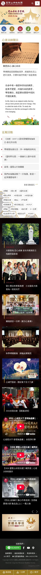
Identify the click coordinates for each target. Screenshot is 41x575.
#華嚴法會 (7, 200)
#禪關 (5, 191)
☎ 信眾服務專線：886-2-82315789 (24, 556)
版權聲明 (8, 553)
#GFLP (29, 205)
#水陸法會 (18, 195)
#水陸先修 (29, 195)
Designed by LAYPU (34, 566)
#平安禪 (24, 200)
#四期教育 (7, 205)
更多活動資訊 (29, 185)
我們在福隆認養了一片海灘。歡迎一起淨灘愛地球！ (20, 175)
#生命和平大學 (9, 214)
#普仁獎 (13, 191)
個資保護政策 (19, 553)
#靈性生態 (23, 191)
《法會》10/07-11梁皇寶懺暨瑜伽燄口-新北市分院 (19, 140)
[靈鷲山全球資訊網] (11, 3)
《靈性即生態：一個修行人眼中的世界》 (20, 158)
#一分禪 (33, 209)
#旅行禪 (24, 209)
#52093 (30, 214)
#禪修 (5, 209)
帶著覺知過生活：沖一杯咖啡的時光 (20, 149)
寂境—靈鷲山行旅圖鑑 (14, 167)
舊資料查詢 (31, 553)
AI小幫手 (7, 556)
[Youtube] (28, 548)
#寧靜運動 (14, 209)
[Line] (13, 547)
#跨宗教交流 (19, 205)
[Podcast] (33, 548)
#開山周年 (7, 195)
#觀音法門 (21, 214)
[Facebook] (23, 548)
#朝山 (16, 200)
